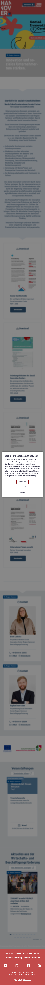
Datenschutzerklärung (29, 476)
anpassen (22, 492)
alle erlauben (22, 482)
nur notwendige (22, 487)
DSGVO (27, 958)
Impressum (27, 953)
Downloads (9, 953)
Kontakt (37, 953)
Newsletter (36, 958)
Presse (18, 953)
